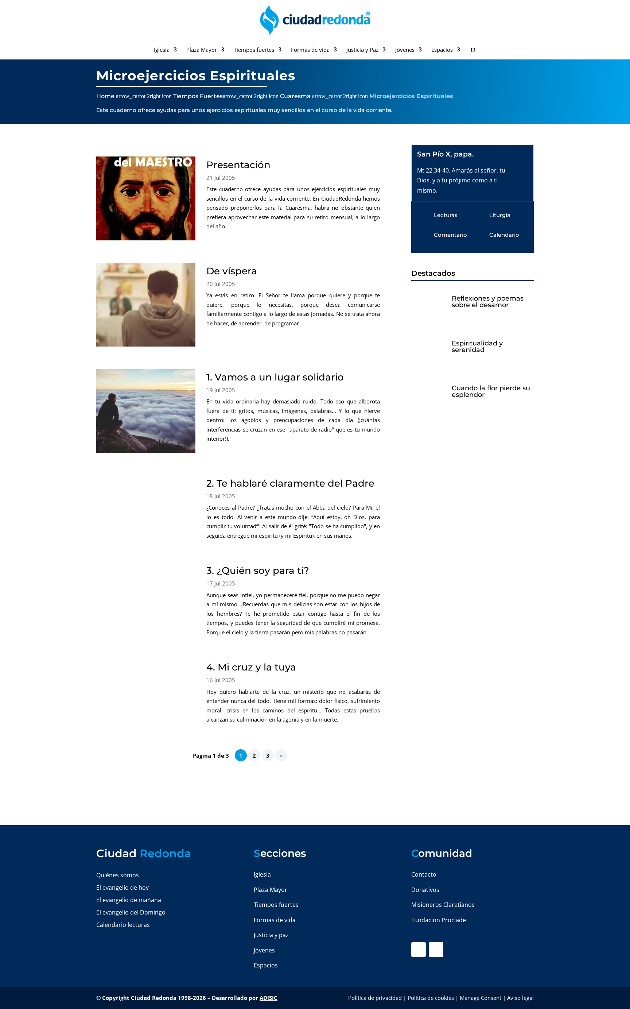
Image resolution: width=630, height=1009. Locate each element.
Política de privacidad (375, 997)
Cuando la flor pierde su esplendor (491, 391)
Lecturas (446, 215)
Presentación (238, 165)
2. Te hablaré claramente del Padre (290, 483)
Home (105, 96)
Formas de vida (310, 50)
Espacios (442, 50)
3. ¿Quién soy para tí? (257, 570)
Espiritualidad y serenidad (477, 346)
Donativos (425, 890)
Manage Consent (480, 997)
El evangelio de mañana (128, 900)
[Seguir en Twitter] (436, 949)
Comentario (450, 234)
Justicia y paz (271, 935)
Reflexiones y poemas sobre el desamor (488, 301)
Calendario (504, 234)
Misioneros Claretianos (443, 905)
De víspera (231, 271)
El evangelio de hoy (122, 888)
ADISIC (268, 997)
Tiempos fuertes (254, 50)
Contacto (423, 874)
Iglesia (162, 50)
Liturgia (499, 215)
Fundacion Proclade (438, 920)
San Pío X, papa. (445, 154)
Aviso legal (520, 997)
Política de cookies (431, 997)
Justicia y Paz (362, 50)
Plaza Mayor (201, 50)
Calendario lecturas (123, 925)
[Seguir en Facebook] (418, 949)
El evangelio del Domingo (131, 912)
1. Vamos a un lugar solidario (275, 377)
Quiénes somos (117, 875)
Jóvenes (405, 50)
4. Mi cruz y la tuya (251, 667)
